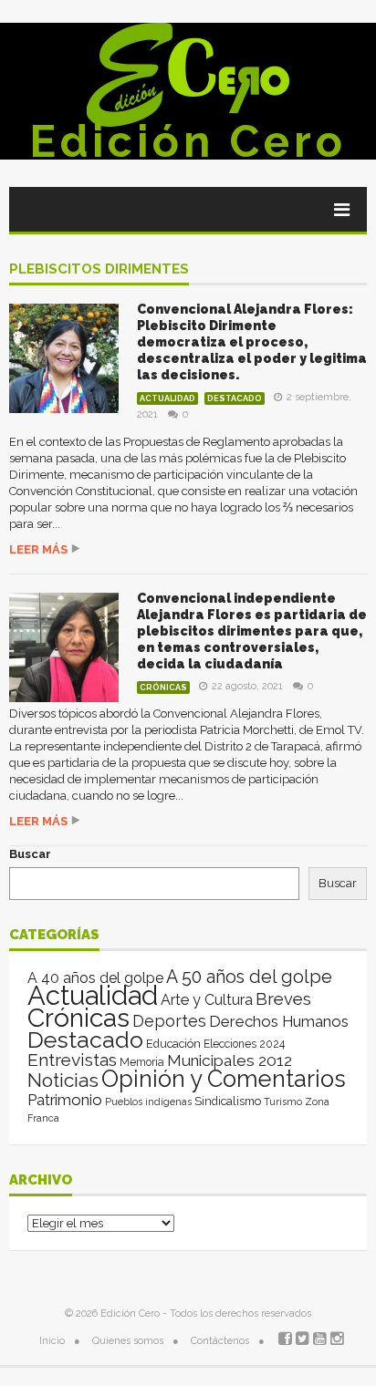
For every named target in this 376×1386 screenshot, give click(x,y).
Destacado (234, 398)
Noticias (63, 1080)
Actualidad (167, 398)
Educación (173, 1043)
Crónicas (163, 687)
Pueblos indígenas (148, 1101)
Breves (283, 998)
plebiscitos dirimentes (99, 270)
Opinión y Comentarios (223, 1078)
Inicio (52, 1341)
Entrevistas (72, 1060)
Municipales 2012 (229, 1060)
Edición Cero (188, 141)
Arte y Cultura (207, 999)
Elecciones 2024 (244, 1044)
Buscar (30, 854)
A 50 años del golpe (249, 977)
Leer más (38, 549)
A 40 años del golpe (95, 978)
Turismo (283, 1101)
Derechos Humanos (279, 1021)
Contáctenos (220, 1341)
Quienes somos (127, 1341)
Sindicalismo (227, 1101)
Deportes (169, 1020)
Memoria (142, 1062)
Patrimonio (64, 1100)
